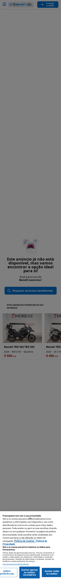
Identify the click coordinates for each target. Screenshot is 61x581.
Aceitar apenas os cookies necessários (29, 572)
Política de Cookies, (24, 541)
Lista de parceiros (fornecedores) (16, 564)
